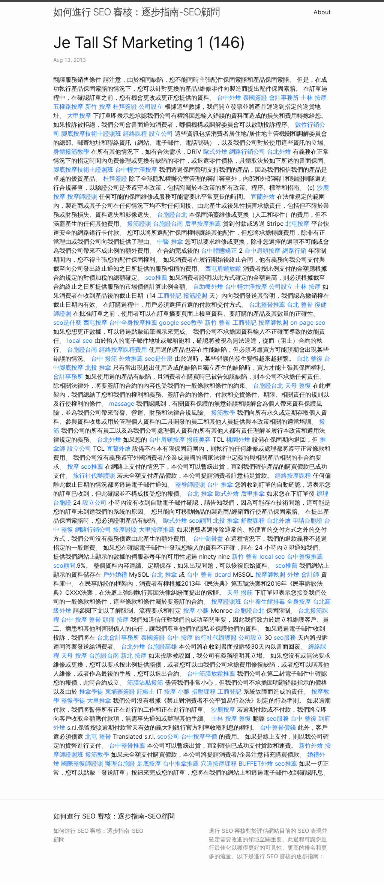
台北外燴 (279, 151)
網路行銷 (294, 250)
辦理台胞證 (120, 763)
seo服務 (285, 637)
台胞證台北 (172, 214)
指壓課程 (204, 691)
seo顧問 (200, 520)
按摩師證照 (82, 196)
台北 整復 (309, 358)
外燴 (293, 574)
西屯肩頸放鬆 (223, 268)
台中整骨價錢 (278, 727)
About (322, 12)
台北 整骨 (300, 304)
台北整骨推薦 (267, 304)
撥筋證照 (139, 223)
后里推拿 (253, 493)
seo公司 (168, 736)
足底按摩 (149, 763)
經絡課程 (135, 133)
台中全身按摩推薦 (133, 322)
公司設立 (151, 106)
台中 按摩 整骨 (81, 619)
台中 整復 (303, 718)
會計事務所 (284, 97)
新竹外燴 (311, 745)
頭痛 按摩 (116, 619)
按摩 (73, 466)
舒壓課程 (253, 520)
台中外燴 (229, 97)
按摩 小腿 (196, 610)
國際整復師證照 (82, 763)
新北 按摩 (134, 655)
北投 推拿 (98, 367)
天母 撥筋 (240, 592)
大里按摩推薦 (157, 529)
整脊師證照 (190, 484)
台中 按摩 (180, 637)
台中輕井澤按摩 (136, 169)
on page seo (308, 322)
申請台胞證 (307, 520)
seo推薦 (156, 277)
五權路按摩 (68, 106)
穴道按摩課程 (219, 763)
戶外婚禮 (115, 574)
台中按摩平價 (199, 736)
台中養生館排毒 (264, 601)
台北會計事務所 (118, 637)
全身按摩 (299, 601)
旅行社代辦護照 (94, 475)
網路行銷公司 (247, 151)
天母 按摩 (74, 655)
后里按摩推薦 (203, 223)
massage (121, 403)
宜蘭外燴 (263, 196)
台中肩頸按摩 (262, 250)
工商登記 (170, 295)
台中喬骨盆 (208, 538)
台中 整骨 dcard (209, 574)
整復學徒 (73, 700)
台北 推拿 (200, 493)
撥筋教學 (223, 412)
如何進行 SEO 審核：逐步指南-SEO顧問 (136, 12)
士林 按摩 (314, 97)
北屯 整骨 (98, 736)
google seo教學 (181, 322)
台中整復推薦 (305, 556)
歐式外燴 (215, 151)
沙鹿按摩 (223, 709)
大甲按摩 (79, 115)
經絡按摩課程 (293, 475)
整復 (245, 718)
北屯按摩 (297, 223)
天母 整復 (298, 385)
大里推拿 (99, 700)
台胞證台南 (168, 223)
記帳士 (146, 691)
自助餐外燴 (208, 286)
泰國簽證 (255, 97)
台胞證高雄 (162, 646)
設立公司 (161, 133)
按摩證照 (125, 529)
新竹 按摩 (98, 106)
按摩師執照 (273, 322)
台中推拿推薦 (181, 763)
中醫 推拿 (170, 241)
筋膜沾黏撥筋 (145, 682)
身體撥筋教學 (71, 151)
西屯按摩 (95, 322)
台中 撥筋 (104, 358)
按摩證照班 (226, 601)
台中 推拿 (220, 484)
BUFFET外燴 (255, 763)
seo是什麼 (67, 322)
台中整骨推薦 (127, 745)
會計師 (310, 574)
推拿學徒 (91, 691)
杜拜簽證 (125, 106)
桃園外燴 (238, 439)
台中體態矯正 (219, 250)
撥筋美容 (199, 439)
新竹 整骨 (218, 322)
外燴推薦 (131, 358)
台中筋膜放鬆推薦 (211, 673)
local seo (80, 340)
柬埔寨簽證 (120, 691)
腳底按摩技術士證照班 (91, 133)
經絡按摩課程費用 (123, 349)
